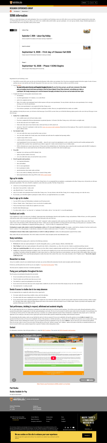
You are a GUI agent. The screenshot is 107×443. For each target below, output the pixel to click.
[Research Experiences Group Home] (11, 11)
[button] (85, 2)
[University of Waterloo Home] (16, 2)
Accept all (87, 435)
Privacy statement (37, 409)
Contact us (35, 406)
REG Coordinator (47, 330)
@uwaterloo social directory (69, 429)
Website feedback (37, 407)
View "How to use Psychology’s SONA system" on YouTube (53, 384)
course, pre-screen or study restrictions (51, 127)
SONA (19, 85)
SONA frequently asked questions (67, 330)
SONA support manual (46, 174)
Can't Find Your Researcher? (47, 264)
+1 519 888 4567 (15, 420)
